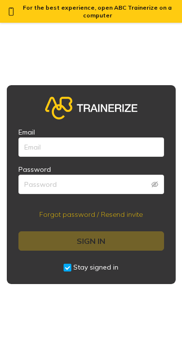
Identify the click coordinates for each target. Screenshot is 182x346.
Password (34, 169)
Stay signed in (95, 267)
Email (26, 132)
